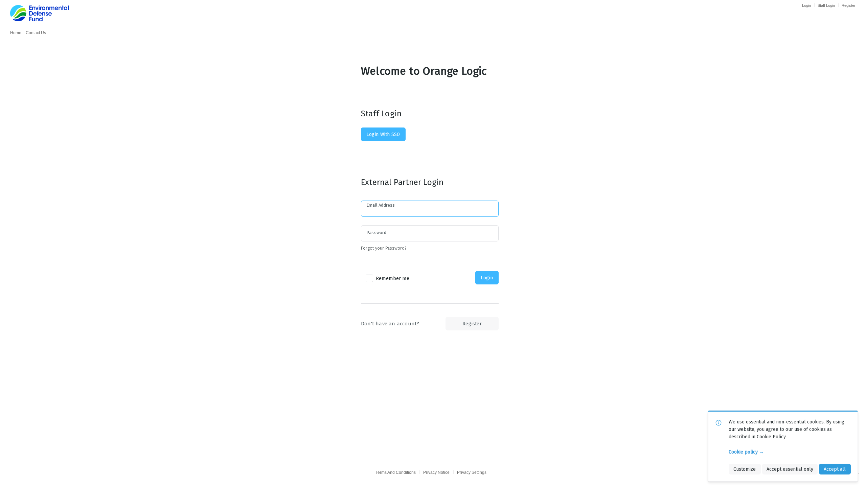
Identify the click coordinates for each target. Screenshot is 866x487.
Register (849, 5)
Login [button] (487, 278)
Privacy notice (436, 472)
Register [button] (472, 324)
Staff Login (826, 5)
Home (15, 32)
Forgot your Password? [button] (383, 248)
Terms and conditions (395, 472)
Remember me (392, 278)
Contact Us (36, 32)
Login (806, 5)
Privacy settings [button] (471, 472)
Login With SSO (383, 134)
